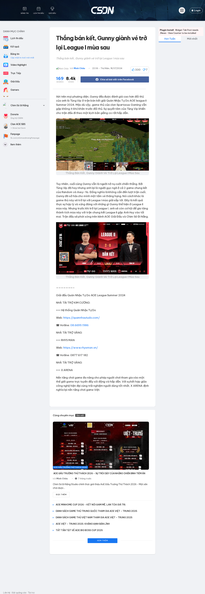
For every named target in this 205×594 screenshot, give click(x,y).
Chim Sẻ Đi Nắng (20, 105)
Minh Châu (79, 68)
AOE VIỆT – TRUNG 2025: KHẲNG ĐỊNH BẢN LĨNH (83, 523)
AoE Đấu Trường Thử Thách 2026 (70, 467)
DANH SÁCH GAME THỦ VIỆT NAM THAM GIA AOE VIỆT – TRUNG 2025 (94, 517)
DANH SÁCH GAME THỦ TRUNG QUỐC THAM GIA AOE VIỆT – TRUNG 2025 (96, 511)
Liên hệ (6, 592)
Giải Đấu (52, 13)
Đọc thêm (61, 494)
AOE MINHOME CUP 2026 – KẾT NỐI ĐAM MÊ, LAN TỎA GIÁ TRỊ (90, 504)
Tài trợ (31, 592)
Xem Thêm (102, 540)
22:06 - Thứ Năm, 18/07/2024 (107, 68)
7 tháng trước (84, 478)
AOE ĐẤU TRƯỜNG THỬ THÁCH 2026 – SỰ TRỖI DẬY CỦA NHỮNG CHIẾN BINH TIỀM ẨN (99, 473)
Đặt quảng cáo (19, 592)
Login (197, 10)
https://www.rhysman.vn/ (80, 347)
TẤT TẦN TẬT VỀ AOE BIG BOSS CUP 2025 (79, 530)
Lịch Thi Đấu (38, 13)
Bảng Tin (25, 13)
